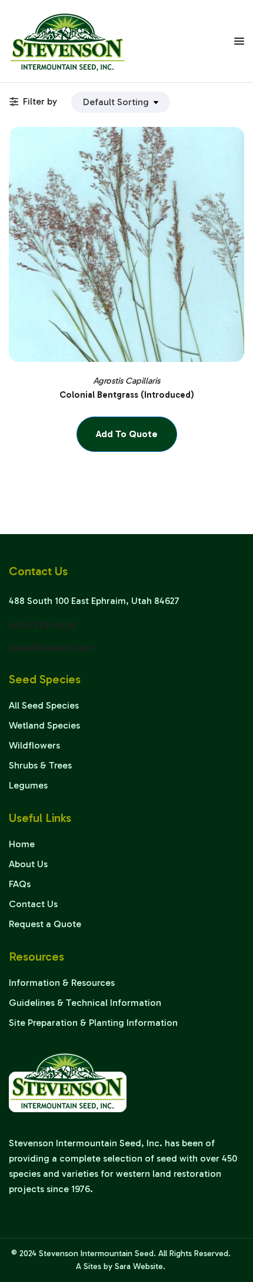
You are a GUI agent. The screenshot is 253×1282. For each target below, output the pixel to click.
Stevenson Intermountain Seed (96, 1253)
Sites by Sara (107, 1266)
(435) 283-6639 (42, 625)
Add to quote (127, 433)
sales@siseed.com (51, 647)
